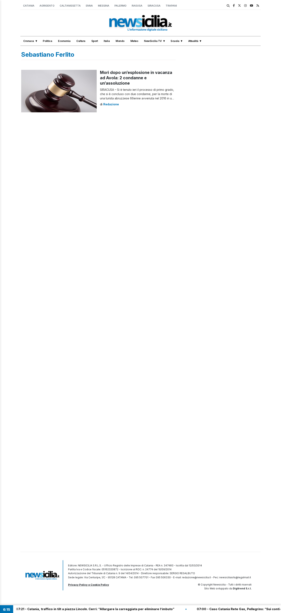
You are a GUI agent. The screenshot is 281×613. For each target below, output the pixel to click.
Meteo (134, 41)
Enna (89, 5)
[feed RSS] (258, 5)
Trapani (171, 5)
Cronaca (28, 41)
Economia (64, 41)
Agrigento (47, 5)
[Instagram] (245, 5)
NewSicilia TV (153, 41)
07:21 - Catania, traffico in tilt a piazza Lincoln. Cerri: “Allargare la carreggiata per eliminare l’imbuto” (83, 609)
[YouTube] (251, 5)
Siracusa (153, 5)
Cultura (80, 41)
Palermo (120, 5)
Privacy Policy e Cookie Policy (88, 584)
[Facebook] (234, 5)
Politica (47, 41)
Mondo (120, 41)
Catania (28, 5)
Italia (107, 41)
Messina (103, 5)
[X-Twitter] (239, 5)
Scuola (175, 41)
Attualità (193, 41)
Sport (94, 41)
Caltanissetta (70, 5)
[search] (228, 5)
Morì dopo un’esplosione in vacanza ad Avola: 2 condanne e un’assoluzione (136, 78)
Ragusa (137, 5)
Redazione (111, 104)
